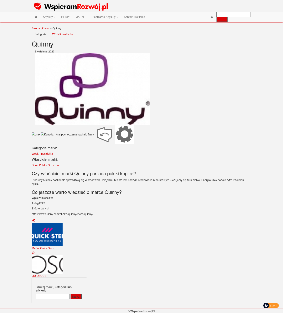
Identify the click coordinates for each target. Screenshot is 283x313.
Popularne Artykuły (104, 17)
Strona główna (40, 28)
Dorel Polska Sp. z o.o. (45, 165)
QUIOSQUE (39, 276)
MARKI (80, 17)
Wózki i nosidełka (62, 34)
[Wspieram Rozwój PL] (36, 17)
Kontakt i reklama (135, 17)
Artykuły (48, 17)
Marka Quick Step (43, 248)
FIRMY (65, 17)
